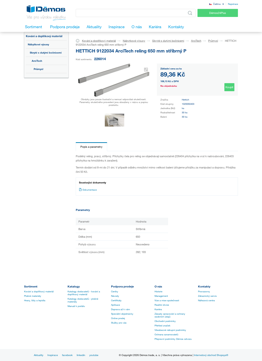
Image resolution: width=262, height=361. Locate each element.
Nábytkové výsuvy (38, 44)
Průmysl (38, 68)
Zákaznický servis (207, 295)
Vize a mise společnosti (167, 300)
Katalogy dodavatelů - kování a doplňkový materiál (84, 293)
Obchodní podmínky (165, 321)
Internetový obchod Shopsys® (211, 355)
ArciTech (37, 60)
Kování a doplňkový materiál (44, 36)
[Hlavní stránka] (79, 40)
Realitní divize (162, 304)
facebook (67, 355)
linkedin (81, 355)
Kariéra (158, 309)
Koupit (229, 87)
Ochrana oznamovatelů (166, 334)
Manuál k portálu (76, 306)
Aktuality (38, 355)
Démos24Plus (217, 12)
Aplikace (115, 304)
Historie (158, 291)
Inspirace (52, 355)
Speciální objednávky (122, 313)
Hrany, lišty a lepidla (34, 300)
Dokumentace (90, 189)
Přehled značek (162, 325)
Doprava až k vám (120, 309)
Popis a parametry (91, 146)
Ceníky (114, 291)
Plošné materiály (32, 295)
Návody (115, 295)
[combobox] (216, 4)
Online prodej (118, 318)
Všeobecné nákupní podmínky (170, 330)
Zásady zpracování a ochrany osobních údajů (170, 315)
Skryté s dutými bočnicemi (46, 52)
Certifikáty (116, 300)
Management (161, 295)
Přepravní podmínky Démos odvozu (173, 338)
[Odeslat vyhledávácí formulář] (190, 13)
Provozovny (204, 291)
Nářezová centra (206, 300)
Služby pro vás (119, 322)
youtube (93, 355)
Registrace (233, 3)
